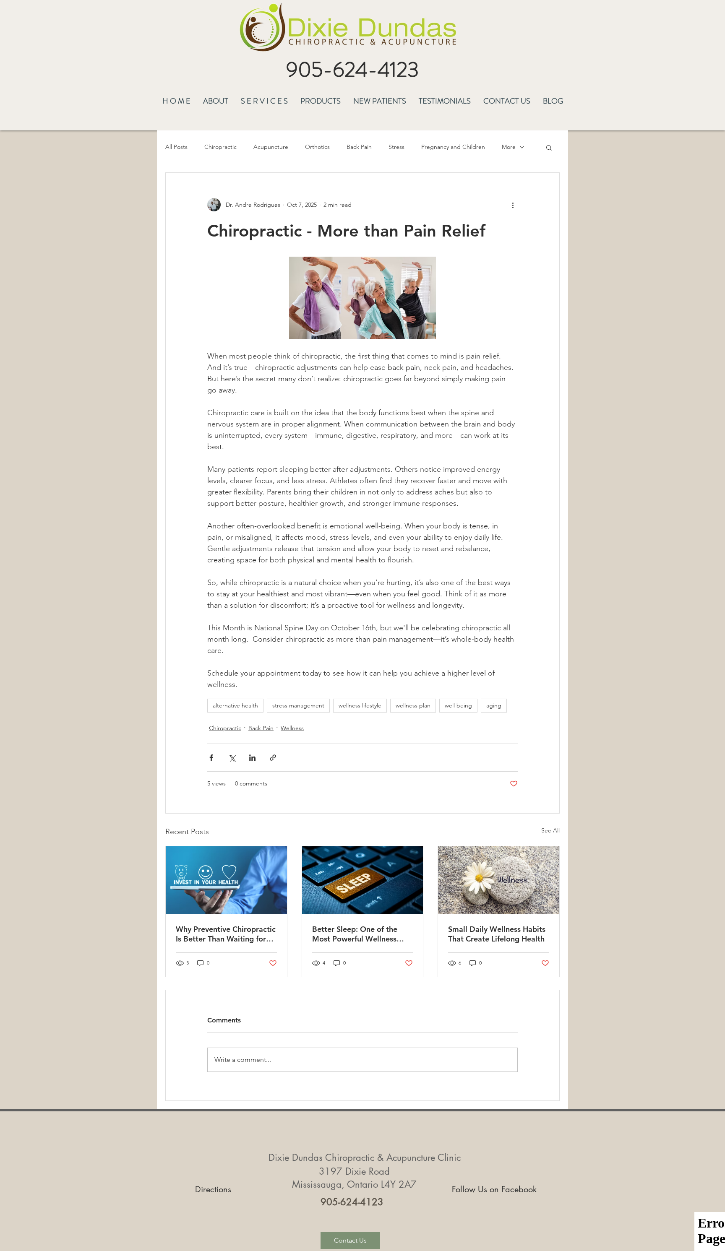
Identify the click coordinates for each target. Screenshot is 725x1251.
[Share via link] (273, 758)
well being (458, 705)
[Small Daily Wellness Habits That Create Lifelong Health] (498, 880)
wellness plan (413, 705)
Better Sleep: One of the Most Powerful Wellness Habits (354, 934)
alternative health (235, 705)
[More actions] (513, 205)
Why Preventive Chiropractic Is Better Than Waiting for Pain (226, 934)
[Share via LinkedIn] (252, 758)
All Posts (176, 147)
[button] (216, 100)
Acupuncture (270, 147)
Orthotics (317, 147)
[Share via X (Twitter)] (232, 758)
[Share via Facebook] (211, 758)
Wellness (292, 728)
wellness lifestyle (360, 705)
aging (493, 705)
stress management (298, 705)
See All (550, 830)
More (509, 147)
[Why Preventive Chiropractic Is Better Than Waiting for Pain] (226, 880)
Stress (396, 147)
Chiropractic (220, 147)
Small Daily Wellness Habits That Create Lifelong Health (496, 934)
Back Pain (359, 147)
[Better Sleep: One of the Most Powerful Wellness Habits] (362, 880)
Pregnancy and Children (453, 147)
